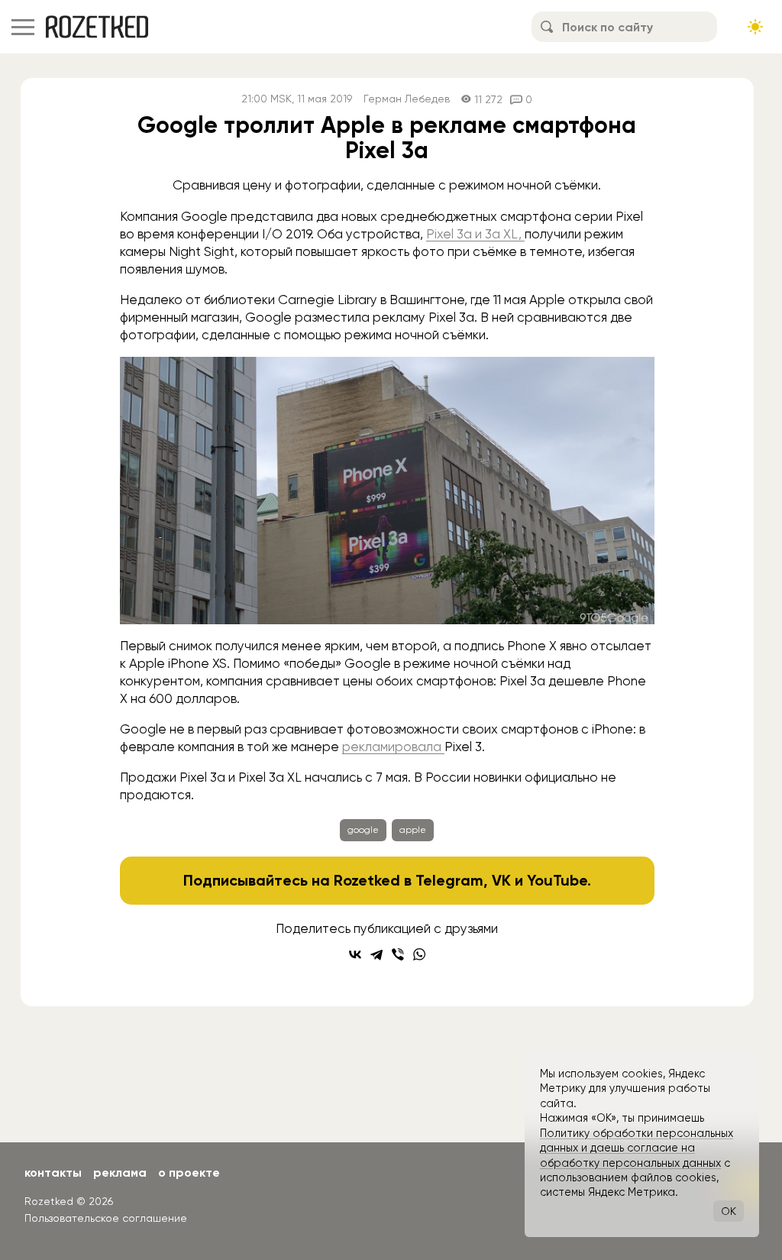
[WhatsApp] (419, 954)
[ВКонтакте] (355, 954)
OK (728, 1211)
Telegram (449, 880)
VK (501, 880)
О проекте (189, 1172)
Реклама (120, 1172)
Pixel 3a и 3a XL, (475, 233)
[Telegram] (376, 954)
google (363, 829)
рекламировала (393, 746)
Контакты (53, 1172)
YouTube (557, 880)
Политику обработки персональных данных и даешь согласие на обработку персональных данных (636, 1148)
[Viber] (398, 954)
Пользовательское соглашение (105, 1218)
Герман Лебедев (407, 99)
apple (412, 829)
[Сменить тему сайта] (755, 26)
